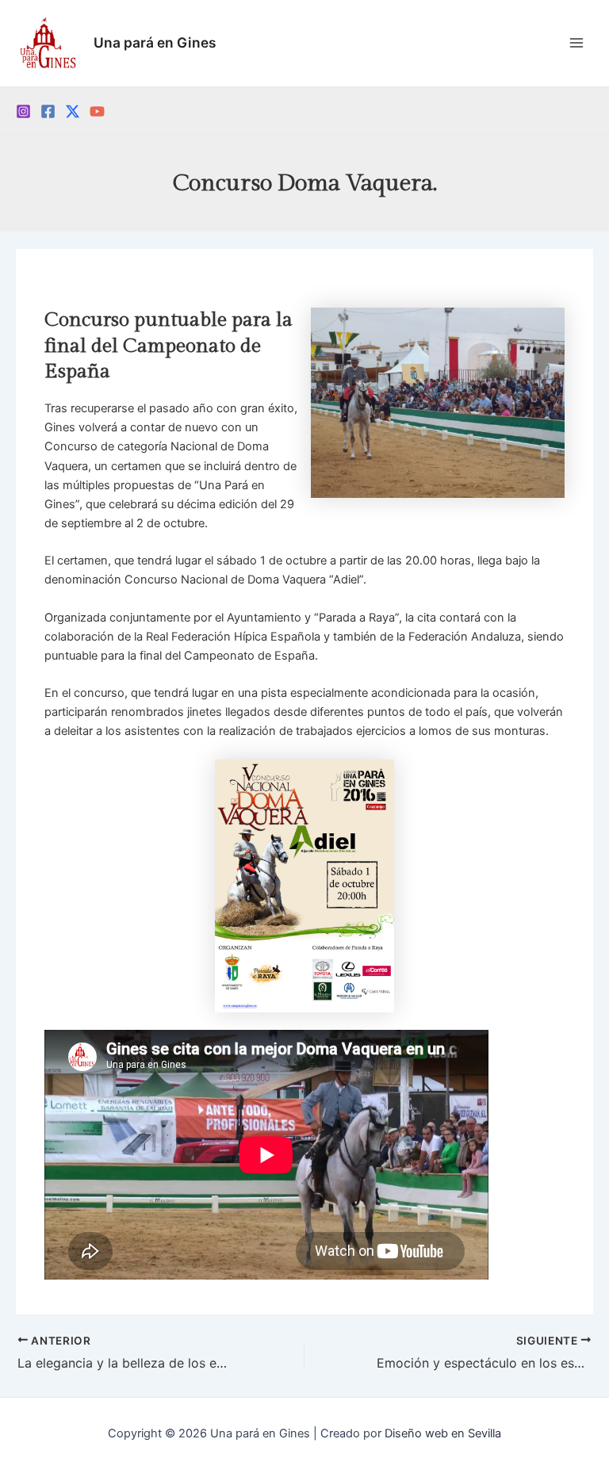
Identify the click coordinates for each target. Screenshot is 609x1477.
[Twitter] (72, 111)
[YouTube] (97, 111)
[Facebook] (48, 111)
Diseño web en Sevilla (443, 1433)
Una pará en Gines (155, 42)
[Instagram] (23, 111)
